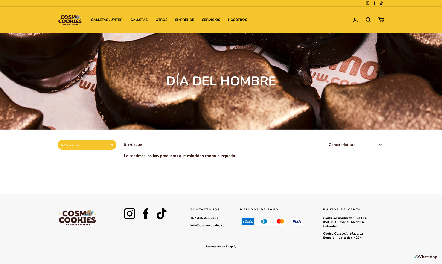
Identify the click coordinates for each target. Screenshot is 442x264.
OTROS (161, 19)
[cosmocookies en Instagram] (129, 213)
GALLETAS (139, 19)
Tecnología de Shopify (221, 246)
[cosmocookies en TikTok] (161, 213)
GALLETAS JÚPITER (106, 19)
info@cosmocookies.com (208, 225)
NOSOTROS (237, 19)
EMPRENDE (184, 19)
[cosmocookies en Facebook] (145, 213)
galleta (70, 145)
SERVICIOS (211, 19)
